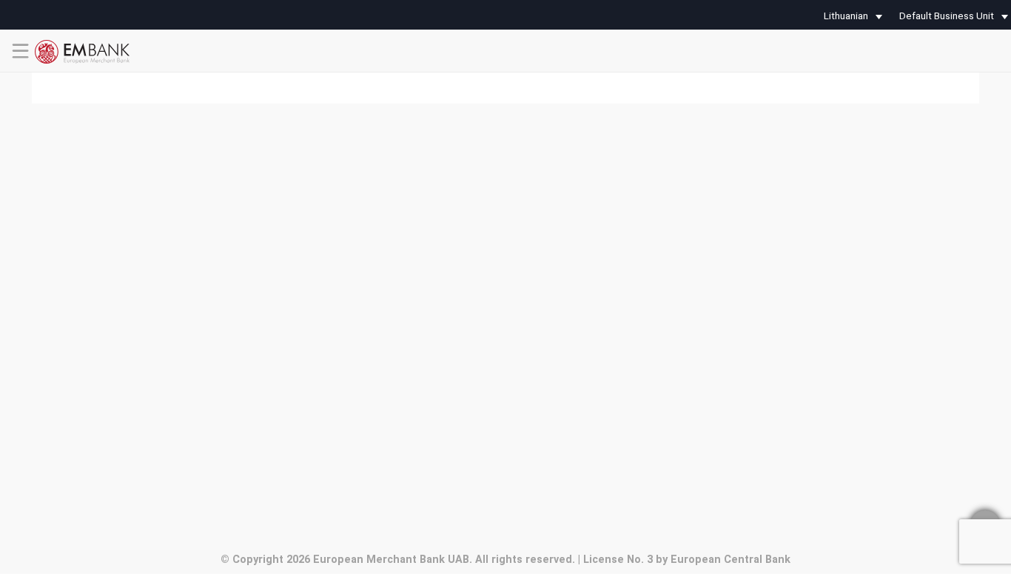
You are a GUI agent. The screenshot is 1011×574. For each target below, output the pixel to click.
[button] (849, 16)
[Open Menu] (21, 63)
